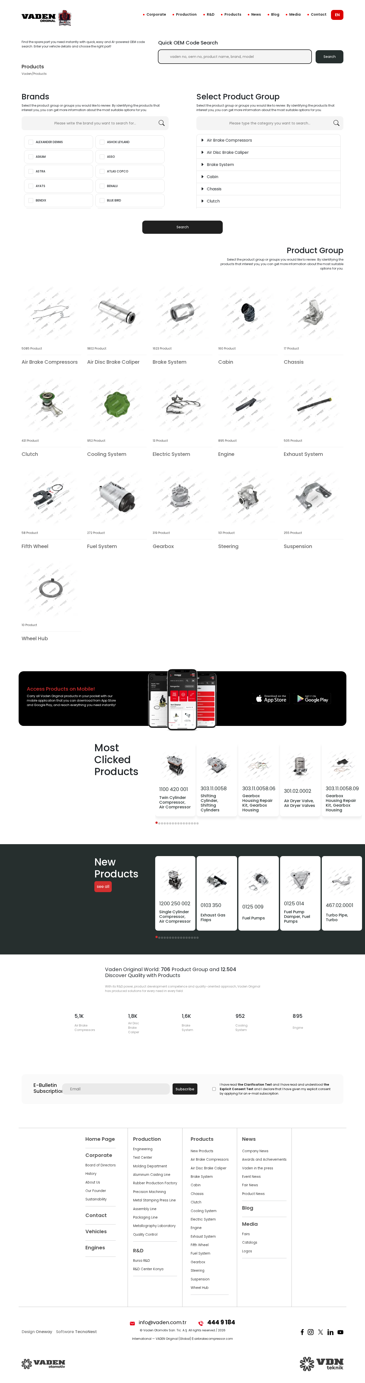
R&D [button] (211, 14)
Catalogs (249, 1242)
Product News (253, 1193)
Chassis (197, 1193)
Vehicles (96, 1231)
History (90, 1173)
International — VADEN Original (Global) (161, 1339)
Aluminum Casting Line (151, 1174)
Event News (251, 1176)
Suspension (200, 1279)
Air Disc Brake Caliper (208, 1168)
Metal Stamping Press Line (154, 1200)
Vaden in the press (257, 1168)
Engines (95, 1248)
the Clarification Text (255, 1084)
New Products (202, 1151)
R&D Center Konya (148, 1269)
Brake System (202, 1176)
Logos (247, 1251)
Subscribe (185, 1089)
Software (76, 1332)
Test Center (142, 1157)
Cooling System (204, 1211)
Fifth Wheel (200, 1245)
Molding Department (150, 1166)
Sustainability (96, 1199)
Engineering (142, 1149)
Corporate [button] (156, 14)
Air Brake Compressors (210, 1159)
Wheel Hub (200, 1287)
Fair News (250, 1185)
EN (337, 15)
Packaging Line (145, 1217)
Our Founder (95, 1190)
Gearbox (198, 1262)
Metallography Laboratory (154, 1226)
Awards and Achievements (264, 1159)
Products (232, 14)
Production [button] (186, 14)
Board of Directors (100, 1165)
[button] (156, 823)
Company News (255, 1151)
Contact (319, 14)
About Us (92, 1182)
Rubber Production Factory (155, 1183)
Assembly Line (144, 1209)
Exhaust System (203, 1236)
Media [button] (295, 14)
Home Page (100, 1139)
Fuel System (200, 1253)
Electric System (203, 1219)
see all (103, 887)
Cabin (196, 1185)
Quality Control (145, 1234)
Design (37, 1332)
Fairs (246, 1234)
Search (330, 56)
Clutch (196, 1202)
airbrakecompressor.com (213, 1339)
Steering (197, 1270)
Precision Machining (149, 1191)
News (256, 14)
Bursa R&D (141, 1260)
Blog (275, 14)
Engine (196, 1227)
